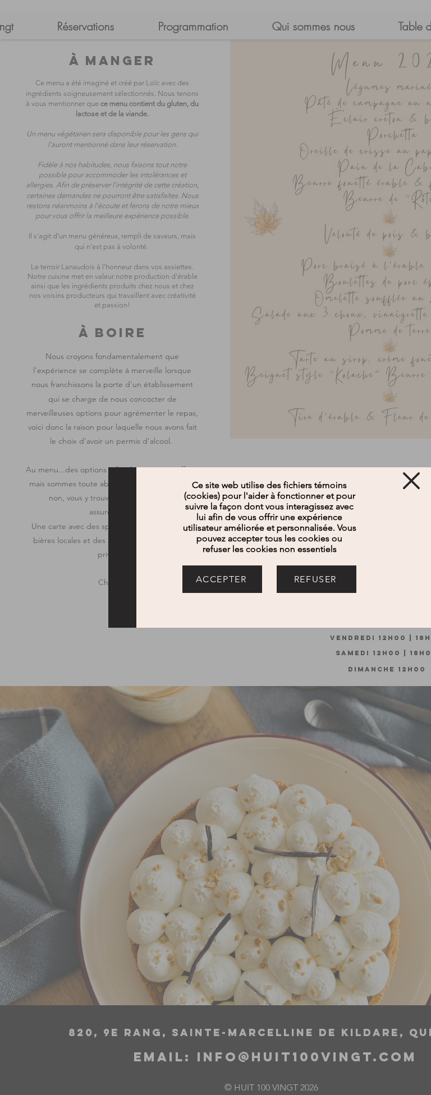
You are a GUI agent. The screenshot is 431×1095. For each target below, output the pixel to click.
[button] (411, 480)
